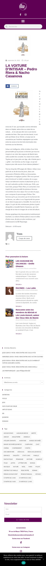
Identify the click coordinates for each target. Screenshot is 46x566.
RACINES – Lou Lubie (26, 288)
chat (37, 444)
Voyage (38, 474)
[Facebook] (20, 14)
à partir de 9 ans (10, 481)
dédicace (21, 452)
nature (15, 467)
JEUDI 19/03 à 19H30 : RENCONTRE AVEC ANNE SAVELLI (19, 367)
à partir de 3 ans (10, 478)
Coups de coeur (24, 238)
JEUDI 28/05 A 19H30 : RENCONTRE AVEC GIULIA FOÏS (19, 353)
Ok (23, 563)
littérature (22, 463)
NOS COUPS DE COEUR (9, 406)
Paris (30, 467)
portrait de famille (11, 470)
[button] (23, 21)
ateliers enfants (10, 441)
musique (7, 467)
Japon (13, 463)
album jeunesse (22, 433)
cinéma (6, 448)
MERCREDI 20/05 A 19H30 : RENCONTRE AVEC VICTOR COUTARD (22, 357)
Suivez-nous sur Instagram (21, 547)
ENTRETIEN (6, 395)
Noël (23, 467)
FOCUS (4, 398)
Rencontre (25, 470)
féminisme (19, 459)
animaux (27, 437)
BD (9, 244)
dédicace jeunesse (34, 452)
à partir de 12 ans (25, 481)
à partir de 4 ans (25, 478)
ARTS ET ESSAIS (7, 409)
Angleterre (16, 437)
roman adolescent (11, 474)
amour (6, 437)
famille (36, 455)
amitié (33, 433)
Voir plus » (19, 284)
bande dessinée (35, 441)
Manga (32, 463)
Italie (6, 463)
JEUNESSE (5, 417)
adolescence (8, 433)
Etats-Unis (26, 455)
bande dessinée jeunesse (13, 444)
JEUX (3, 402)
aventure (22, 441)
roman (34, 470)
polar (38, 467)
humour (39, 459)
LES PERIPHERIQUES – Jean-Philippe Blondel (16, 371)
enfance (7, 455)
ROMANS (5, 421)
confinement (17, 448)
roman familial (26, 474)
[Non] (43, 559)
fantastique (8, 459)
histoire (30, 459)
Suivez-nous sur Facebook (21, 538)
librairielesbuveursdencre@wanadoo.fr (21, 535)
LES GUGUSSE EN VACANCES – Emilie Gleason (25, 263)
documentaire (9, 452)
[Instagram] (25, 14)
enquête (16, 455)
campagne (29, 444)
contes (27, 448)
